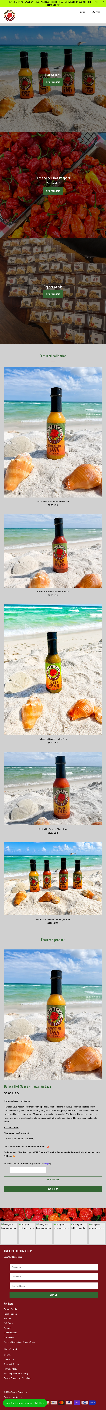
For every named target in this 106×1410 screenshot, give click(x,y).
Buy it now (53, 1188)
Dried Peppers (10, 1332)
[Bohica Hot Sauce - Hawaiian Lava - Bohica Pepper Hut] (53, 1014)
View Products (53, 82)
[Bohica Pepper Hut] (16, 16)
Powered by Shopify (13, 1397)
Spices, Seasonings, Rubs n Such (19, 1342)
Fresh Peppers (10, 1314)
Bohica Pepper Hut (20, 1392)
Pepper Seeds (10, 1309)
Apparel (7, 1328)
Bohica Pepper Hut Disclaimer (17, 1378)
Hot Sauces (9, 1337)
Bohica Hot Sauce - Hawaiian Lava (27, 1086)
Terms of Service (11, 1364)
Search (7, 1355)
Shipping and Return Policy (16, 1373)
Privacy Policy (10, 1369)
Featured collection (53, 355)
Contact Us (9, 1359)
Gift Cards (8, 1323)
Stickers (7, 1318)
